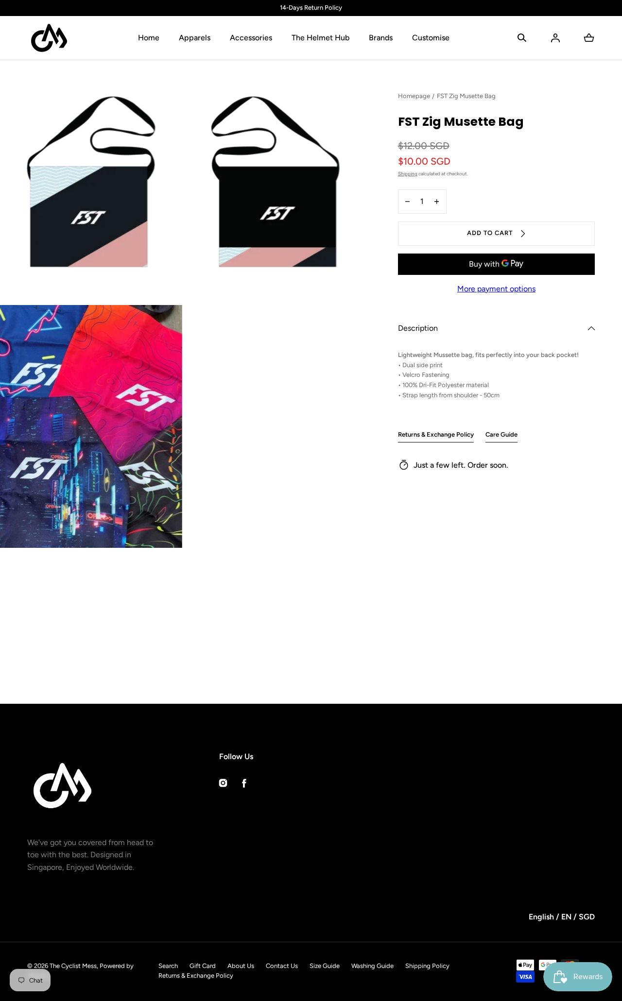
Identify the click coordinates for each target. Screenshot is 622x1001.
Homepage (414, 96)
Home (148, 37)
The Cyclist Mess (73, 965)
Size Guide (325, 965)
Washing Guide (372, 965)
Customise (430, 37)
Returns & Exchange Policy (436, 434)
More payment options (496, 288)
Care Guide (501, 434)
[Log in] (555, 38)
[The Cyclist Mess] (49, 38)
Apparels (194, 37)
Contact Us (282, 965)
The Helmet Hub (320, 37)
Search (168, 965)
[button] (522, 38)
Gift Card (203, 965)
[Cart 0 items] (589, 38)
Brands (381, 37)
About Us (240, 965)
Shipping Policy (427, 965)
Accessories (251, 37)
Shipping (407, 173)
